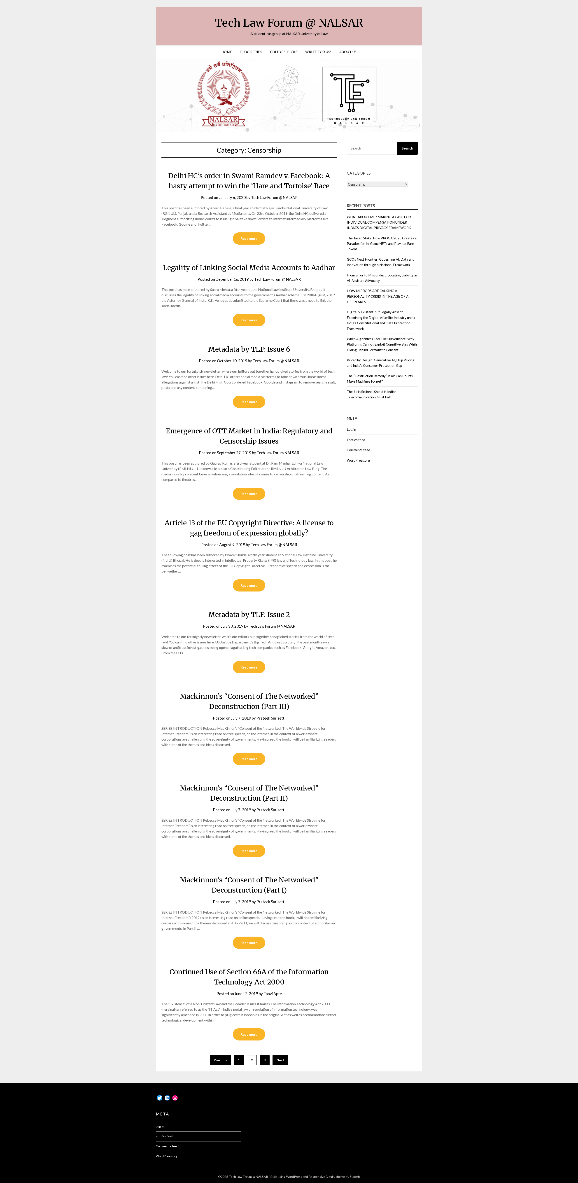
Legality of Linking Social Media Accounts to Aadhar (249, 267)
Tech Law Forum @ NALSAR (289, 23)
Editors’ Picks (283, 52)
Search (407, 148)
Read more (249, 238)
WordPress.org (358, 460)
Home (226, 52)
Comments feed (358, 450)
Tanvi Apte (272, 993)
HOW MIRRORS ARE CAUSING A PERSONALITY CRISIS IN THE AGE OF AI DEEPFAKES (378, 296)
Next (280, 1060)
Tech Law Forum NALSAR (278, 452)
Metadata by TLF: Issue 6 (249, 349)
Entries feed (356, 440)
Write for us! (318, 52)
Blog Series (251, 52)
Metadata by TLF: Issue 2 (249, 614)
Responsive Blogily (322, 1176)
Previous (220, 1060)
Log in (351, 429)
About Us (348, 52)
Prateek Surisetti (270, 718)
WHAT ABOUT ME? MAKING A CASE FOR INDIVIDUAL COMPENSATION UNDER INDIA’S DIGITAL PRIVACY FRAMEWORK (379, 222)
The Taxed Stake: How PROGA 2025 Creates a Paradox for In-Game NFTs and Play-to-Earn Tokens (382, 243)
